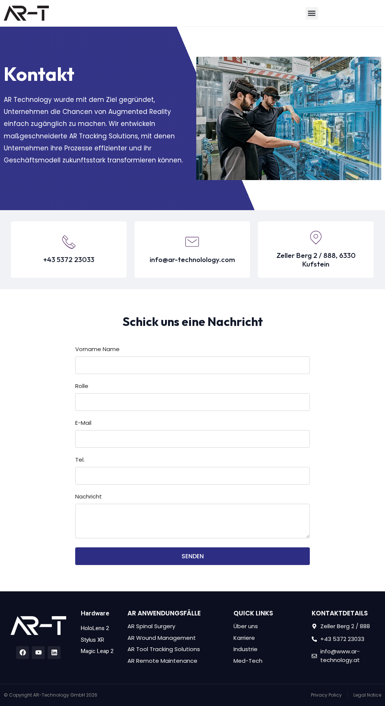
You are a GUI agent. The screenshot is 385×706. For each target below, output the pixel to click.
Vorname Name (97, 349)
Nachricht (88, 497)
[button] (312, 13)
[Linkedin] (54, 652)
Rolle (81, 386)
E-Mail (83, 423)
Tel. (80, 460)
